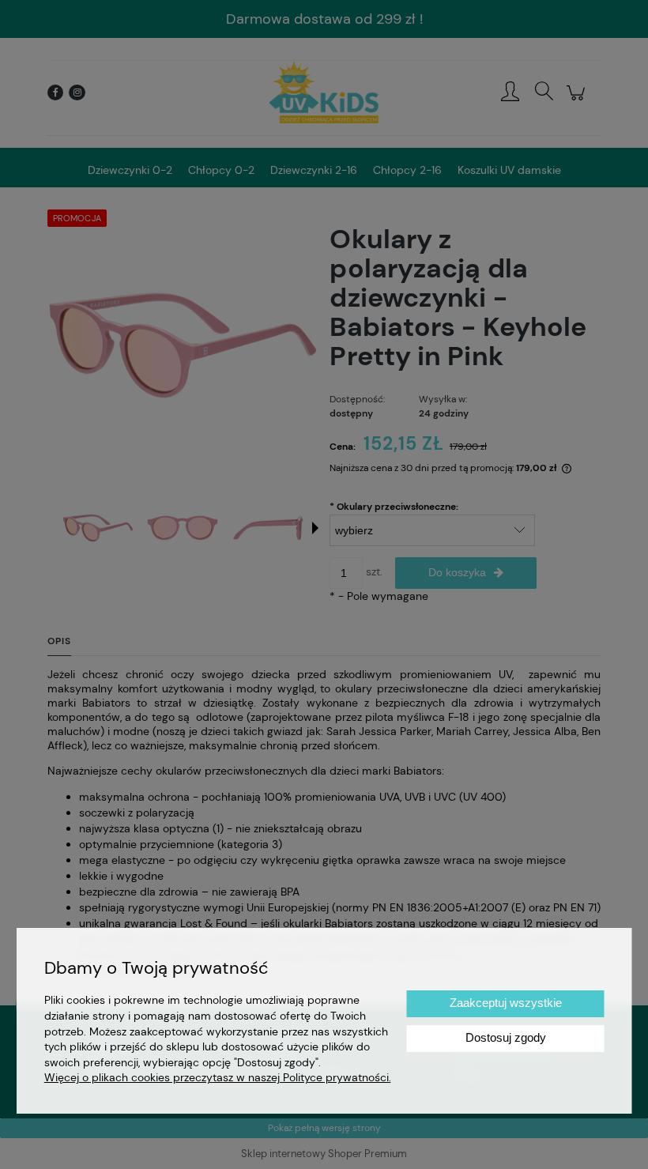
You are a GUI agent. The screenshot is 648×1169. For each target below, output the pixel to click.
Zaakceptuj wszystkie (506, 1002)
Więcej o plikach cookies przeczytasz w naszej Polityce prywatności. (217, 1077)
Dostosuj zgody (505, 1037)
